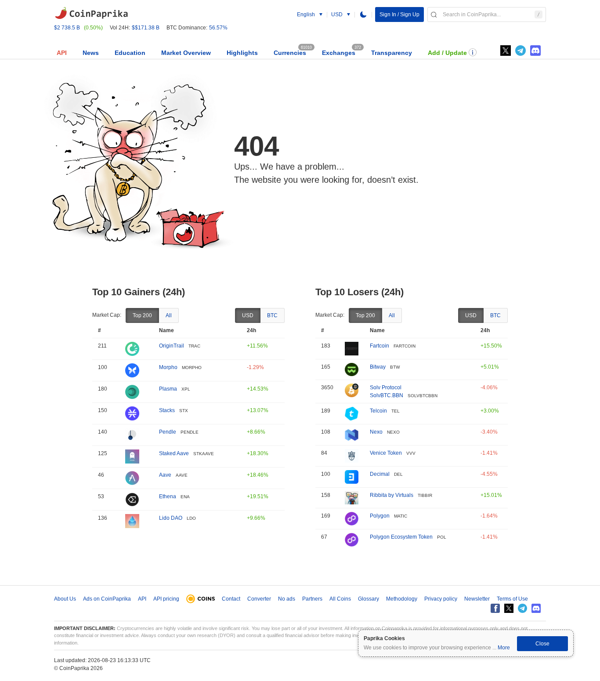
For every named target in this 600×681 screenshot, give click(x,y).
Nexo (376, 432)
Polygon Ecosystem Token (401, 537)
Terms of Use (512, 599)
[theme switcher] (363, 14)
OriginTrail (171, 346)
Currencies (290, 52)
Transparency (391, 52)
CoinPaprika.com (91, 13)
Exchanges (338, 52)
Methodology (401, 599)
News (91, 52)
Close (542, 644)
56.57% (218, 28)
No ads (286, 599)
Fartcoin (379, 346)
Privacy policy (440, 599)
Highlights (242, 52)
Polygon (380, 516)
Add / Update (447, 52)
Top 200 (142, 315)
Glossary (368, 599)
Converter (259, 599)
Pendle (167, 432)
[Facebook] (495, 608)
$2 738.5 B (67, 28)
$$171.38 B (145, 28)
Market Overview (186, 52)
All (169, 315)
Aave (165, 475)
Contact (231, 599)
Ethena (167, 496)
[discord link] (535, 50)
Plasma (168, 389)
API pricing (166, 599)
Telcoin (378, 411)
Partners (312, 599)
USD (247, 315)
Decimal (380, 474)
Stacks (167, 410)
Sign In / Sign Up (399, 14)
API (62, 52)
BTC (272, 315)
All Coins (340, 599)
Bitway (378, 367)
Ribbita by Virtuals (391, 495)
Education (130, 52)
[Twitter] (505, 50)
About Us (65, 599)
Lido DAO (170, 518)
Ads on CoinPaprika (107, 599)
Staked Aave (174, 453)
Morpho (168, 367)
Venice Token (386, 453)
